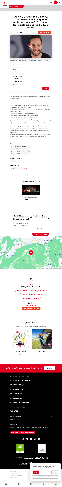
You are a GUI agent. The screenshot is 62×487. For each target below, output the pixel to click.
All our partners (19, 407)
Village (47, 60)
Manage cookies (14, 477)
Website (18, 78)
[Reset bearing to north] (60, 265)
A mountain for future (21, 376)
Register (50, 368)
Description (22, 60)
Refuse (55, 472)
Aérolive (42, 351)
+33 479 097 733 (31, 305)
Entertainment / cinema (31, 298)
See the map (16, 72)
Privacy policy (13, 473)
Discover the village (31, 308)
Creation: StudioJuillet (16, 475)
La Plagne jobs (17, 389)
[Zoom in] (60, 260)
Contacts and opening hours (23, 432)
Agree (36, 472)
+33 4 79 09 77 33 (20, 76)
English (51, 2)
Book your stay (15, 6)
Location (40, 60)
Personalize (45, 477)
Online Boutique (18, 385)
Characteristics (32, 60)
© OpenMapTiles (40, 268)
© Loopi (60, 268)
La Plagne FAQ (17, 393)
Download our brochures (22, 380)
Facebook (18, 81)
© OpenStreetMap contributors (51, 268)
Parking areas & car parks (31, 294)
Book (45, 88)
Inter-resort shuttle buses (26, 290)
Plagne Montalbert (42, 228)
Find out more (45, 32)
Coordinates (13, 60)
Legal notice (13, 471)
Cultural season (20, 351)
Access (42, 290)
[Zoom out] (60, 263)
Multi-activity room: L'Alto (31, 198)
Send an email (20, 84)
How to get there (41, 234)
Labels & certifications (20, 402)
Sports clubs (17, 398)
